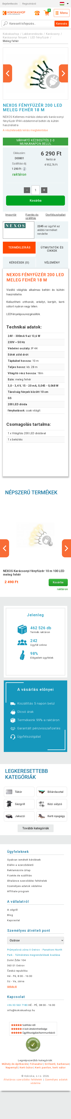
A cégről (12, 909)
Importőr (10, 214)
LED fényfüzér (39, 37)
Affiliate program (18, 891)
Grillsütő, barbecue (57, 1064)
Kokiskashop (11, 33)
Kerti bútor (26, 1067)
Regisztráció (29, 3)
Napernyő (12, 1067)
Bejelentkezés (10, 3)
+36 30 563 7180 (17, 1005)
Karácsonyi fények (15, 37)
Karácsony (53, 33)
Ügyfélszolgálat (56, 214)
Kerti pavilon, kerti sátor (50, 1067)
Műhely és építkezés (15, 1064)
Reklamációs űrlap (19, 870)
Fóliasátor (36, 1064)
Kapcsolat (13, 920)
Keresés (61, 23)
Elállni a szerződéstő (20, 865)
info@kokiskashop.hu (21, 1010)
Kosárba (35, 200)
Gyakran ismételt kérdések (24, 859)
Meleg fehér (11, 41)
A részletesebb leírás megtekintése (25, 130)
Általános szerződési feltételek (27, 880)
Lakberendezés (33, 33)
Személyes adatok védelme (24, 886)
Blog (10, 915)
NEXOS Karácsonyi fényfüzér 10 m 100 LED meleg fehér (33, 572)
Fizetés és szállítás (32, 216)
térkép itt (12, 986)
